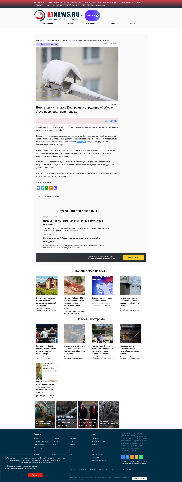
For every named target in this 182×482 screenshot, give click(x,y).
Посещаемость (96, 457)
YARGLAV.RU (130, 470)
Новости (69, 23)
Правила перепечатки (98, 451)
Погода (47, 40)
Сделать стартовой (97, 454)
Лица (70, 454)
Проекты (111, 23)
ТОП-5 (50, 2)
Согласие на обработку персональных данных (134, 461)
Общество (54, 451)
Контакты (95, 444)
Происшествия (56, 441)
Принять (35, 475)
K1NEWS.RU (72, 470)
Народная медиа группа (99, 460)
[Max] (55, 188)
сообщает (81, 142)
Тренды (54, 454)
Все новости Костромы (49, 44)
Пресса (36, 451)
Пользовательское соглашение (100, 448)
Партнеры (90, 23)
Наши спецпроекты (39, 444)
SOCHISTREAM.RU (103, 470)
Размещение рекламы (98, 441)
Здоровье (72, 444)
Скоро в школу (100, 5)
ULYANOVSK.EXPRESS (118, 470)
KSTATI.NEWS (83, 470)
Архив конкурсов (39, 448)
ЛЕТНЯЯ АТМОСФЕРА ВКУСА (44, 5)
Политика (72, 441)
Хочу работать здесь (74, 2)
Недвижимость (56, 438)
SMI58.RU (92, 470)
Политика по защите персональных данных (133, 463)
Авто (70, 451)
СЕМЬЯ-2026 (96, 2)
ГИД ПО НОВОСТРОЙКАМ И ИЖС (67, 5)
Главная (39, 40)
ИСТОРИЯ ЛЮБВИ (87, 5)
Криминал (55, 448)
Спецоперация (47, 23)
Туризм (36, 454)
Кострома (47, 196)
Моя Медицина (59, 2)
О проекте (95, 438)
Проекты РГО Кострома (41, 441)
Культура (72, 448)
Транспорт (133, 23)
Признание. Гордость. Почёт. (130, 2)
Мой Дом (87, 2)
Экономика (72, 438)
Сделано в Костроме (110, 2)
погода (56, 196)
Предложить (41, 2)
